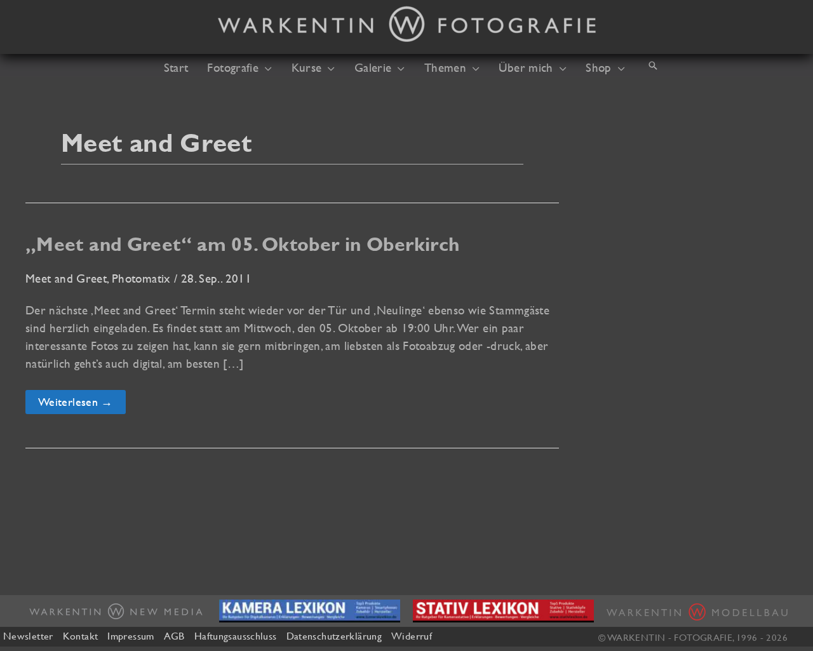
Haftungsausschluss (235, 635)
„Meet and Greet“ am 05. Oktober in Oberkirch (242, 244)
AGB (174, 635)
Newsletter (28, 635)
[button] (265, 67)
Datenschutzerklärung (334, 635)
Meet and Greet (66, 278)
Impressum (130, 635)
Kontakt (80, 635)
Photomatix (141, 278)
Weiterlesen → (75, 404)
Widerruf (411, 635)
